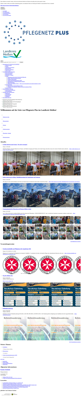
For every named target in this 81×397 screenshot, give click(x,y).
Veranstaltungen (8, 94)
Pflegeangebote (8, 68)
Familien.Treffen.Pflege (12, 79)
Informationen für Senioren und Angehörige (11, 64)
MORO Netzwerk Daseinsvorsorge (14, 78)
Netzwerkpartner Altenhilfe (8, 89)
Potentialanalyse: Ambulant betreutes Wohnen (16, 81)
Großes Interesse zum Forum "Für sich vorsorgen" (15, 144)
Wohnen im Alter (8, 65)
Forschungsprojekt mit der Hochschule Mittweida (17, 77)
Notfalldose (7, 96)
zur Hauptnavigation (6, 13)
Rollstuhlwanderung (8, 308)
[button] (9, 394)
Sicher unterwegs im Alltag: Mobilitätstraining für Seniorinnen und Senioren (21, 177)
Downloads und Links (7, 97)
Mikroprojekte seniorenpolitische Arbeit (15, 85)
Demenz (6, 66)
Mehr (64, 181)
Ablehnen (2, 7)
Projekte (6, 76)
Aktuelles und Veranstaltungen (8, 92)
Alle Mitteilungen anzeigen (75, 241)
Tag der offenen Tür (8, 275)
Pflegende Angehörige (9, 69)
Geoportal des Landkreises (10, 90)
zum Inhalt (5, 11)
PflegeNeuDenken (11, 82)
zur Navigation (5, 14)
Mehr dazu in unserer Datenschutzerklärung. (9, 5)
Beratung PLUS (8, 87)
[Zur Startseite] (36, 47)
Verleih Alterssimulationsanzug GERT (15, 80)
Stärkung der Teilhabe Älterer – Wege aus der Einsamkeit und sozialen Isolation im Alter (24, 83)
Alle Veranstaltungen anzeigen (75, 341)
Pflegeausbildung (8, 91)
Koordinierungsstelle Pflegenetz (9, 71)
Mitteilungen (7, 93)
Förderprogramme (8, 84)
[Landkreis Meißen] (12, 59)
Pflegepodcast (7, 95)
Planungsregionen (8, 73)
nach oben (2, 359)
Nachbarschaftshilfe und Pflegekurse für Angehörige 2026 (17, 248)
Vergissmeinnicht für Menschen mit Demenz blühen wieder (17, 209)
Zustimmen (3, 8)
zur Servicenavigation (7, 15)
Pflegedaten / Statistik (9, 75)
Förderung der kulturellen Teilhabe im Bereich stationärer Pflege (20, 86)
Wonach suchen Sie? (4, 62)
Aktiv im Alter (8, 70)
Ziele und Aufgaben (9, 72)
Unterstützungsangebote (9, 67)
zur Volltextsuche (6, 12)
